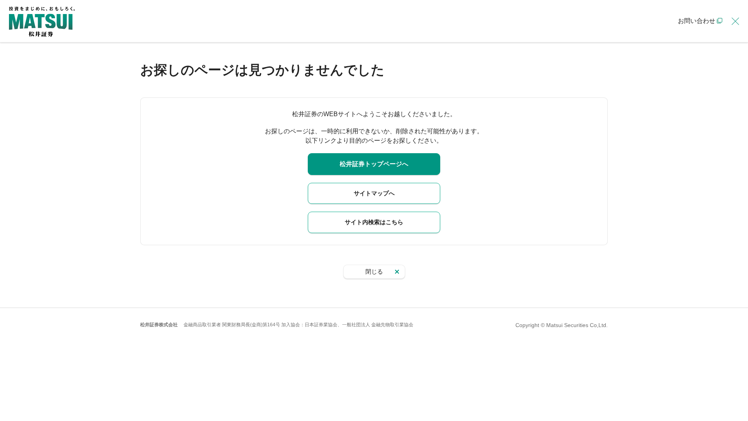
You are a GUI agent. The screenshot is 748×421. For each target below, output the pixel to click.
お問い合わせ (696, 21)
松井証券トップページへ (374, 164)
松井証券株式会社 (159, 324)
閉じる (374, 271)
